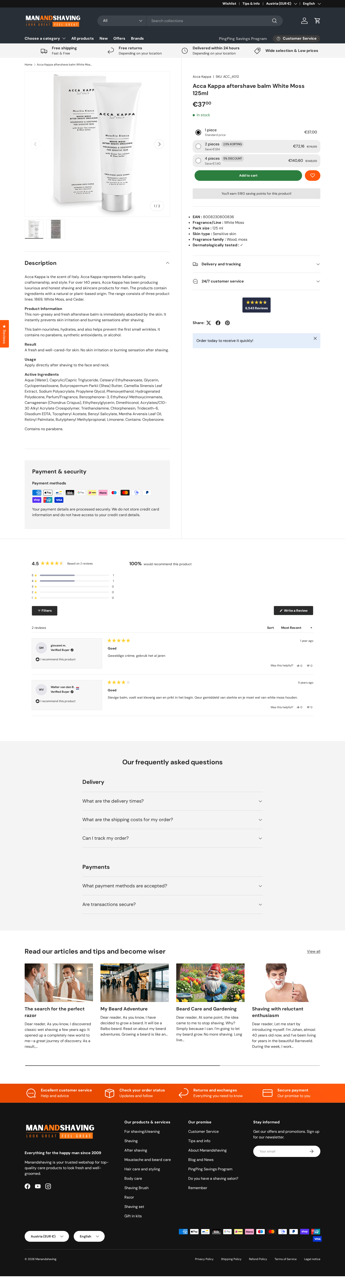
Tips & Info (251, 3)
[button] (317, 20)
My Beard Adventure (124, 1009)
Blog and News (201, 1159)
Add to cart (248, 175)
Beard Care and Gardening (206, 1009)
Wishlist (229, 3)
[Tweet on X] (208, 323)
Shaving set (134, 1206)
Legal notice (312, 1259)
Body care (133, 1178)
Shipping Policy (231, 1259)
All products (82, 38)
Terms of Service (286, 1259)
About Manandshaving (207, 1150)
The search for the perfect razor (55, 1012)
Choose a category (42, 38)
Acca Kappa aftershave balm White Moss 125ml (65, 64)
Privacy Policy (204, 1259)
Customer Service (203, 1131)
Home (28, 64)
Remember (197, 1187)
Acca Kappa (202, 76)
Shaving (131, 1140)
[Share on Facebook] (218, 323)
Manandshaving (45, 1259)
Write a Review (296, 611)
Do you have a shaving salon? (213, 1178)
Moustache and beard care (147, 1159)
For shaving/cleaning (142, 1131)
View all (313, 951)
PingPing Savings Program (243, 38)
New (104, 38)
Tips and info (199, 1140)
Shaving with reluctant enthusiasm (277, 1012)
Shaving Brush (136, 1187)
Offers (119, 38)
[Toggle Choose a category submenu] (64, 38)
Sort (271, 628)
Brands (137, 38)
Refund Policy (258, 1259)
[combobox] (190, 20)
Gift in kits (133, 1216)
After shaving (135, 1150)
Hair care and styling (142, 1169)
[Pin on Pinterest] (227, 323)
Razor (129, 1197)
